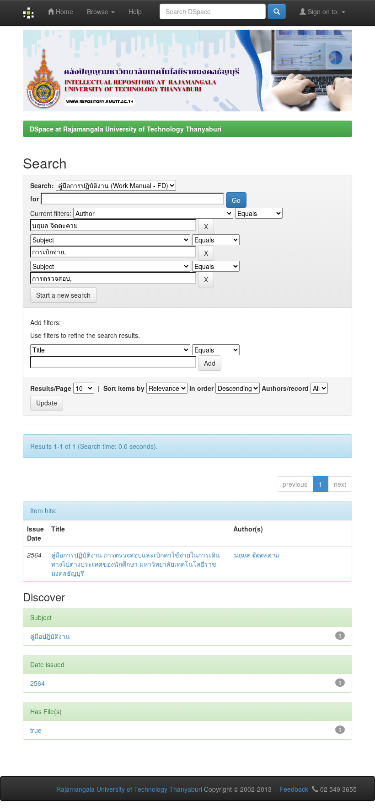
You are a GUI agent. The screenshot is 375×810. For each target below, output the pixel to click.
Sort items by (124, 388)
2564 (37, 683)
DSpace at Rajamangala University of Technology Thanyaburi (125, 128)
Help (135, 11)
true (36, 730)
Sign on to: (323, 11)
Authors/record (285, 388)
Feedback (293, 789)
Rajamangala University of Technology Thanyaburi (129, 789)
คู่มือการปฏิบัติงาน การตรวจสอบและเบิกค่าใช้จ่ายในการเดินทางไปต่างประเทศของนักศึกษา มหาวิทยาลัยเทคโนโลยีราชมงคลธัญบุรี (135, 564)
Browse (98, 11)
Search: (42, 185)
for (34, 198)
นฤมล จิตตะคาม (256, 554)
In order (201, 388)
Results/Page (50, 388)
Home (63, 11)
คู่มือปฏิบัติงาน (50, 636)
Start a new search (63, 295)
